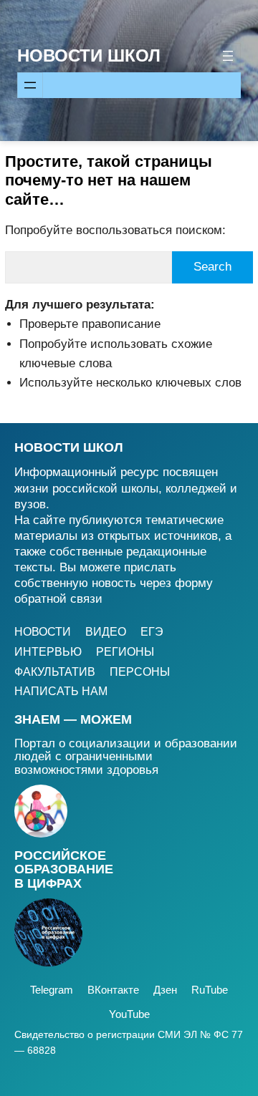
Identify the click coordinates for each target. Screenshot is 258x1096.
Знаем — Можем (73, 719)
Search (212, 266)
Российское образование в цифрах (63, 869)
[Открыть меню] (228, 56)
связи (86, 599)
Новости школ (68, 447)
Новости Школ (89, 55)
